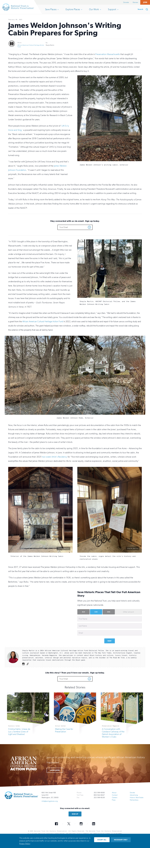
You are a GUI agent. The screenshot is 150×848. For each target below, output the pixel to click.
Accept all (101, 840)
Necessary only (120, 840)
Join (145, 2)
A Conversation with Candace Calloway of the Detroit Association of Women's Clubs (113, 733)
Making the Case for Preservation (64, 730)
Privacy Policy (24, 844)
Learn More (55, 770)
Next (110, 641)
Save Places (50, 11)
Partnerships (134, 800)
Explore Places (73, 11)
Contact (115, 795)
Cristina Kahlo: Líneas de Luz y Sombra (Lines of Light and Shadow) (19, 731)
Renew (135, 2)
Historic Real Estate (136, 798)
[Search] (147, 9)
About (114, 793)
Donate (126, 2)
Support (112, 11)
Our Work (94, 11)
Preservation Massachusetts (107, 54)
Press (113, 800)
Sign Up (75, 814)
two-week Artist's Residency (54, 457)
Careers (114, 798)
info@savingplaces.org (50, 801)
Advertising (134, 795)
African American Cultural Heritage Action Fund (31, 46)
